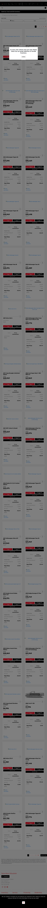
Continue (23, 56)
